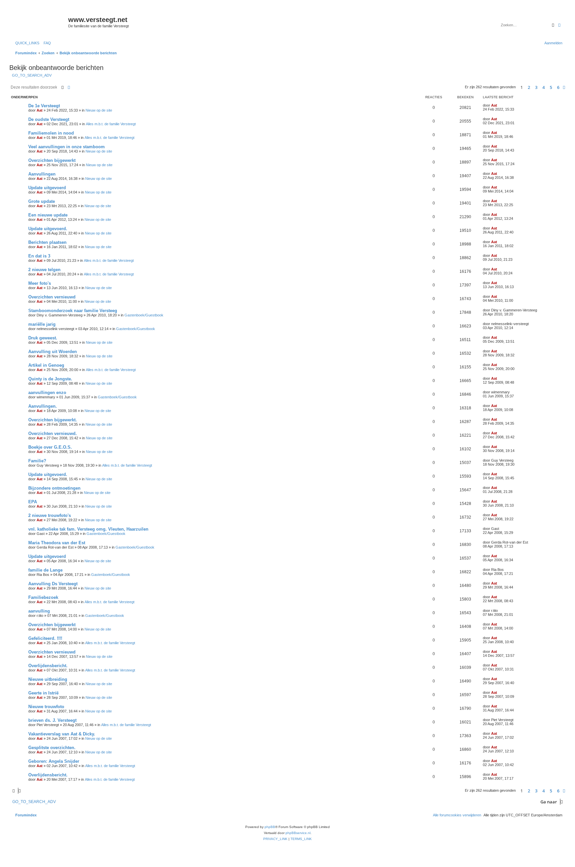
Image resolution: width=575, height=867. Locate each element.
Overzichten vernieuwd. (52, 433)
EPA (32, 501)
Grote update (41, 201)
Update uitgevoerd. (47, 228)
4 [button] (543, 87)
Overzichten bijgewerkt (52, 160)
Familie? (37, 460)
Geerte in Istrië (43, 692)
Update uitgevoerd (47, 187)
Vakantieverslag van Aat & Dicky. (61, 733)
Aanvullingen (42, 174)
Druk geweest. (42, 337)
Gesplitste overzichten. (52, 747)
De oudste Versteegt (48, 119)
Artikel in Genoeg (46, 365)
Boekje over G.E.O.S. (50, 447)
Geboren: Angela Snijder (53, 761)
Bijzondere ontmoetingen (54, 488)
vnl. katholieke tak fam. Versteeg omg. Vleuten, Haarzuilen (88, 529)
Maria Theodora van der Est (56, 542)
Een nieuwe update (48, 215)
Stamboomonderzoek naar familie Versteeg (72, 310)
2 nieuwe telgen (44, 269)
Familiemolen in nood (51, 133)
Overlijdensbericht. (48, 665)
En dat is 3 (39, 255)
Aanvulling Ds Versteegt (53, 583)
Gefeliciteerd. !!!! (45, 638)
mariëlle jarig (42, 324)
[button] (564, 87)
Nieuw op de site (99, 110)
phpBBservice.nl (298, 833)
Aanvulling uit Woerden (52, 351)
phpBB (270, 827)
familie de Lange (45, 570)
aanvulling (39, 611)
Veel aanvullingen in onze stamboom (66, 146)
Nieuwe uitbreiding (47, 679)
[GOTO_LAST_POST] (499, 105)
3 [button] (536, 87)
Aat (40, 110)
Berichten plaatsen (47, 242)
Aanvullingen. (42, 406)
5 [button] (551, 87)
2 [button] (529, 87)
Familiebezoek (43, 597)
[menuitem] (46, 43)
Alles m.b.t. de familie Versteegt (111, 124)
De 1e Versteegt (44, 105)
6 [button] (558, 87)
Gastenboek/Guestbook (143, 315)
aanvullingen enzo (47, 392)
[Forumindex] (39, 21)
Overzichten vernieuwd (52, 296)
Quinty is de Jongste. (50, 378)
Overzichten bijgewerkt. (52, 419)
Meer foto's (39, 283)
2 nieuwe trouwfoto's (49, 515)
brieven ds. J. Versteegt (52, 720)
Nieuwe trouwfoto (46, 706)
